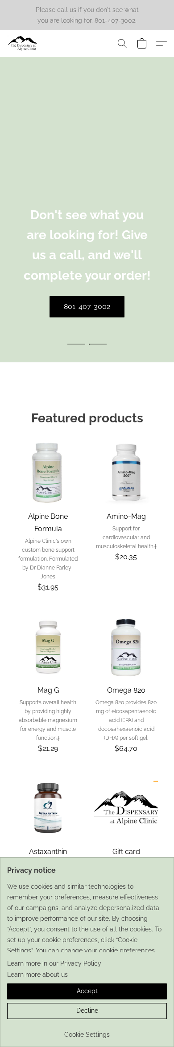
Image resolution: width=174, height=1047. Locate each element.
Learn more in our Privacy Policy (54, 963)
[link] (87, 1031)
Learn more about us (37, 974)
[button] (23, 43)
